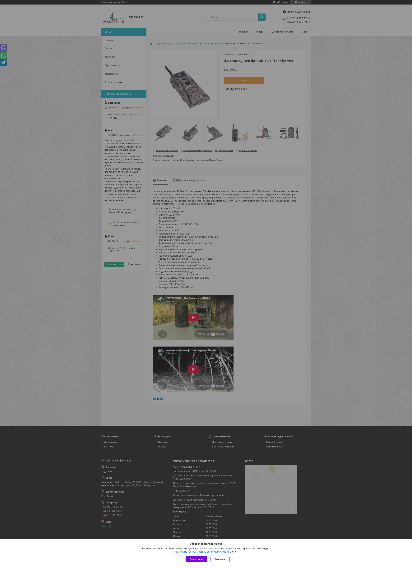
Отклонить (220, 559)
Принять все (196, 559)
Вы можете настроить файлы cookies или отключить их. (204, 551)
